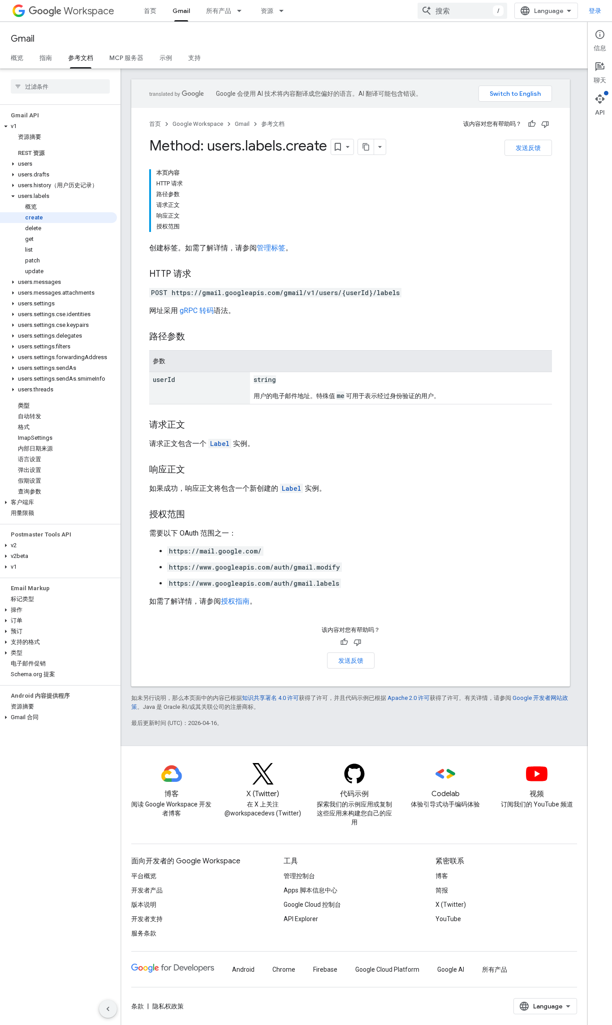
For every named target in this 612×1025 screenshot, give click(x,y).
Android (243, 969)
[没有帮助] (545, 124)
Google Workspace (197, 123)
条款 (137, 1006)
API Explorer (301, 918)
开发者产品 (147, 890)
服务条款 (143, 933)
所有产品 (218, 11)
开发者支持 (147, 918)
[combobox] (462, 11)
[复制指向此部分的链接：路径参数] (194, 337)
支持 (194, 58)
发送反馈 (528, 148)
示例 (165, 58)
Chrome (283, 969)
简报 (441, 890)
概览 (17, 58)
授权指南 (235, 601)
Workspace (89, 11)
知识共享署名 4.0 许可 (270, 698)
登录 (595, 10)
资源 (267, 11)
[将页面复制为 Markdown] (366, 146)
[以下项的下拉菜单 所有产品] (242, 10)
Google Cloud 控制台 (312, 904)
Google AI (450, 969)
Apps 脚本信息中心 (310, 890)
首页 (150, 11)
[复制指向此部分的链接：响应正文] (194, 470)
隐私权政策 (168, 1006)
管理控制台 (299, 875)
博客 (441, 875)
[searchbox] (60, 86)
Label (219, 443)
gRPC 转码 (197, 310)
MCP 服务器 (126, 58)
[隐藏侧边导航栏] (108, 1009)
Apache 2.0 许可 (409, 698)
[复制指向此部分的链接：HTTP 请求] (200, 274)
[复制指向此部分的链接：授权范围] (194, 515)
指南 (45, 58)
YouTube (448, 918)
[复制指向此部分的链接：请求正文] (194, 425)
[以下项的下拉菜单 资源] (284, 10)
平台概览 (143, 875)
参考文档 (80, 58)
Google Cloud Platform (387, 969)
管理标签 (271, 248)
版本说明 (143, 904)
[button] (58, 126)
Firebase (325, 969)
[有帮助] (532, 124)
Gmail (181, 11)
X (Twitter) (450, 904)
